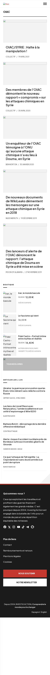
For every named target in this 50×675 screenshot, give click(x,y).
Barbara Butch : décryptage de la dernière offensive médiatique (24, 425)
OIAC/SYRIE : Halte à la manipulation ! (23, 49)
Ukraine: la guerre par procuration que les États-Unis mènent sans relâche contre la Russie (24, 391)
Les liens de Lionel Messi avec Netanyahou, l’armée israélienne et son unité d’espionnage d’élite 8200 (23, 409)
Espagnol (36, 612)
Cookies (7, 561)
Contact (7, 544)
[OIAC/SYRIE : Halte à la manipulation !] (25, 31)
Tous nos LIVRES (14, 364)
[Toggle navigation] (45, 4)
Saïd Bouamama (24, 303)
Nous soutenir (26, 573)
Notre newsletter (26, 582)
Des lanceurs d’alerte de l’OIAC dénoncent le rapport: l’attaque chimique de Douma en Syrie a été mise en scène (24, 258)
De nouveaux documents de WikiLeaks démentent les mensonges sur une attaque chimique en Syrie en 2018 (25, 204)
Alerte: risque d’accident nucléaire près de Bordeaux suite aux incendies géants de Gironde (25, 442)
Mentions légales (12, 556)
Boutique (8, 285)
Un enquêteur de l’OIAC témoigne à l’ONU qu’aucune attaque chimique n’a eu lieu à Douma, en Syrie (23, 151)
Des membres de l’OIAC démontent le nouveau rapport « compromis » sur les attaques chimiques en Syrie (26, 97)
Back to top (45, 479)
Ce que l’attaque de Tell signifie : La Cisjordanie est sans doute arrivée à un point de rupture (23, 460)
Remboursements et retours (17, 550)
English (44, 612)
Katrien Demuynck (25, 348)
